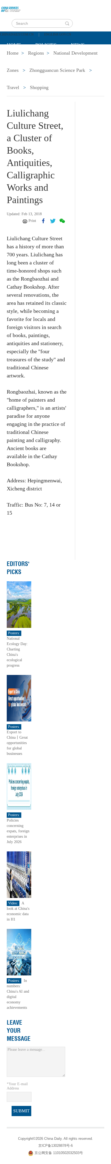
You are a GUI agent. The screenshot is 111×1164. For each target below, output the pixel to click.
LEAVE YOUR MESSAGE (18, 1030)
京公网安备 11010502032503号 (58, 1153)
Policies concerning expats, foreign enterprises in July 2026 (18, 831)
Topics (51, 58)
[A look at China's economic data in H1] (19, 874)
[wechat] (62, 221)
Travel (13, 87)
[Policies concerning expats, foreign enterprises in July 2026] (19, 786)
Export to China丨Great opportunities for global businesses (17, 743)
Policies (46, 45)
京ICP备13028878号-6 (55, 1146)
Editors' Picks (18, 568)
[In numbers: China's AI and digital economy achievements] (19, 952)
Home (14, 45)
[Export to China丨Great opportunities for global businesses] (19, 698)
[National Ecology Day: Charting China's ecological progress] (19, 604)
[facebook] (43, 221)
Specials (18, 58)
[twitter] (53, 221)
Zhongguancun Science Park (57, 70)
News (78, 45)
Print (32, 221)
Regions (84, 58)
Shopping (39, 87)
